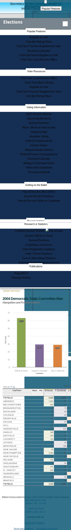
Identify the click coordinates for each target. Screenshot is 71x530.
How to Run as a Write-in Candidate (39, 200)
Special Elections (39, 123)
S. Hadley (9, 470)
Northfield (10, 456)
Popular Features (36, 31)
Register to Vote (39, 37)
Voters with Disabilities (39, 167)
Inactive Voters (38, 145)
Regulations (21, 273)
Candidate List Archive (39, 244)
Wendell (8, 477)
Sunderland (11, 474)
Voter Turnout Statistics (38, 253)
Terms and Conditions (24, 528)
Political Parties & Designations (38, 154)
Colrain (8, 415)
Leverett (9, 439)
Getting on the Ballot (36, 185)
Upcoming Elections (39, 118)
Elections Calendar (39, 50)
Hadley (8, 432)
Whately (8, 480)
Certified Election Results (30, 230)
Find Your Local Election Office (39, 59)
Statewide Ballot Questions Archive (38, 262)
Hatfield (9, 436)
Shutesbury (11, 467)
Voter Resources (36, 71)
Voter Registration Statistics (39, 249)
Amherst (9, 401)
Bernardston (12, 408)
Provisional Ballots (39, 172)
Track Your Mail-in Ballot (39, 82)
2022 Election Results (39, 114)
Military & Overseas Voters (38, 163)
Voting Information (36, 107)
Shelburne (10, 463)
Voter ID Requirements (39, 140)
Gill (6, 425)
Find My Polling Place (39, 41)
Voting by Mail (39, 132)
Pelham (8, 460)
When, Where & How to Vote (38, 127)
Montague (10, 446)
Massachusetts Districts (39, 149)
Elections (12, 22)
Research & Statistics (36, 224)
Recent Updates (36, 220)
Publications (35, 266)
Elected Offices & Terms (39, 235)
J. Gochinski (60, 391)
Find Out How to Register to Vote (39, 55)
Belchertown (12, 405)
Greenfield (10, 429)
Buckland (9, 412)
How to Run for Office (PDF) (38, 191)
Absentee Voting (39, 136)
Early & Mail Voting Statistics (39, 258)
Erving (7, 422)
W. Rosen (49, 391)
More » (40, 401)
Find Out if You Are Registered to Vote (39, 46)
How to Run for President (38, 196)
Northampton (12, 453)
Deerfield (10, 418)
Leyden (8, 443)
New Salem (10, 449)
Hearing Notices (21, 277)
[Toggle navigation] (65, 23)
